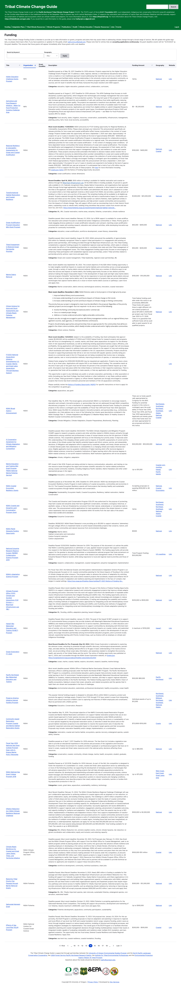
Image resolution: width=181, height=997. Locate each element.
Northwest (159, 502)
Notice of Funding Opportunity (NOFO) (82, 384)
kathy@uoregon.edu (108, 960)
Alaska (158, 413)
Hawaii (158, 469)
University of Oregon (96, 953)
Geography (48, 52)
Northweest (160, 404)
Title (7, 65)
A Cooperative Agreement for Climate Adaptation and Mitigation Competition (13, 444)
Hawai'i (158, 628)
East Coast (160, 773)
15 (95, 946)
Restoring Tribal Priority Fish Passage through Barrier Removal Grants (12, 883)
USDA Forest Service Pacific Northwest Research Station (71, 955)
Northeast (159, 408)
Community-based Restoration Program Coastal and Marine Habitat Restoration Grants (13, 723)
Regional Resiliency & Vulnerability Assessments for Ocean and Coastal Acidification (13, 150)
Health (75, 27)
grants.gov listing (57, 170)
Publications (66, 27)
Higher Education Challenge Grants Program (12, 79)
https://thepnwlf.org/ (100, 17)
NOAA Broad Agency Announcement (11, 410)
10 (75, 946)
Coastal (158, 151)
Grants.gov (111, 655)
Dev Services (114, 982)
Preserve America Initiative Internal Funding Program (12, 700)
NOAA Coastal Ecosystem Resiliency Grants (12, 488)
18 (107, 946)
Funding (7, 27)
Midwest (159, 698)
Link (170, 79)
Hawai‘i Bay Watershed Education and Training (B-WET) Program (12, 628)
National (159, 79)
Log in (177, 27)
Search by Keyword (13, 52)
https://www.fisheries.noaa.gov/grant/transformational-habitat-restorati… (89, 208)
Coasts (158, 723)
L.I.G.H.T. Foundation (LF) (107, 12)
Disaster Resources (101, 27)
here (96, 167)
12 (82, 946)
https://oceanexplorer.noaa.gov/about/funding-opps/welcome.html (72, 658)
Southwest (159, 406)
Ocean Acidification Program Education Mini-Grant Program (13, 225)
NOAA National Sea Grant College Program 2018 (13, 774)
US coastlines (161, 554)
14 (91, 946)
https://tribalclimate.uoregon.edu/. (17, 19)
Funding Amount (138, 65)
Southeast (159, 411)
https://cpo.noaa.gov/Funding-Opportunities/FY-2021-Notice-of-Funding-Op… (95, 581)
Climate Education (86, 27)
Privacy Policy (93, 982)
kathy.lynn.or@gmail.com (77, 42)
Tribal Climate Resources (35, 27)
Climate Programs (53, 27)
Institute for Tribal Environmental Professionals (111, 955)
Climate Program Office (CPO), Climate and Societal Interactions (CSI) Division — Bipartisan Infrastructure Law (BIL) (12, 600)
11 (79, 946)
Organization (29, 65)
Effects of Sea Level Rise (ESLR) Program (12, 927)
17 (103, 946)
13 (86, 946)
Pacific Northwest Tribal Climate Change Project (56, 12)
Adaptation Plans (18, 27)
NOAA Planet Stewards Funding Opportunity (12, 531)
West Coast (160, 771)
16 (99, 946)
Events (118, 27)
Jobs (112, 27)
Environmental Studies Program (115, 953)
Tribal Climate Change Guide (31, 6)
